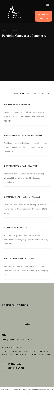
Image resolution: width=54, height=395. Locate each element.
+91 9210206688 (13, 364)
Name (22, 93)
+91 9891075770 (13, 368)
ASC (43, 93)
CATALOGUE (43, 16)
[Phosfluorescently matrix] (27, 253)
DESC (49, 93)
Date (27, 93)
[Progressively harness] (27, 99)
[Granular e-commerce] (27, 222)
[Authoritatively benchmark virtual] (27, 130)
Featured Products (15, 305)
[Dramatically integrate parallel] (27, 191)
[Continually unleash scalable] (27, 160)
